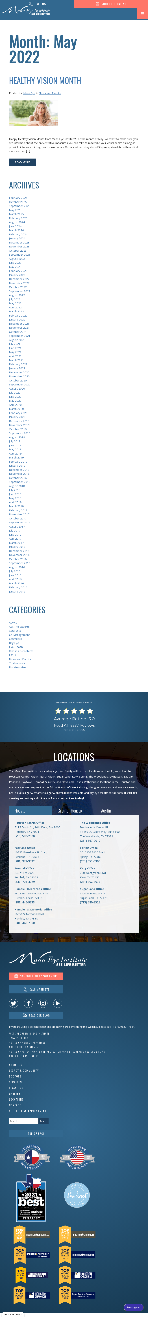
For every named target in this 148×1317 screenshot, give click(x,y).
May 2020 (15, 400)
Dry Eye (14, 643)
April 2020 (15, 405)
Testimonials (17, 663)
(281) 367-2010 (90, 841)
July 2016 (14, 571)
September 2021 (19, 335)
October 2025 (18, 202)
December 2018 (19, 469)
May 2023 (15, 267)
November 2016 (19, 555)
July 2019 (14, 441)
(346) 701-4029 (24, 882)
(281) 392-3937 (90, 882)
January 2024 (17, 238)
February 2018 (18, 510)
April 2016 (15, 579)
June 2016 (15, 575)
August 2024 (17, 222)
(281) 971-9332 (24, 861)
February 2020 (18, 413)
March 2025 (16, 214)
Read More (23, 162)
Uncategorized (18, 667)
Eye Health (16, 647)
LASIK (12, 655)
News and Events (50, 93)
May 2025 (15, 210)
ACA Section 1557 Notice (24, 1056)
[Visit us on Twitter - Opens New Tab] (13, 1003)
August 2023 (17, 258)
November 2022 (19, 283)
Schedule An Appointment (28, 1111)
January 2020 (17, 417)
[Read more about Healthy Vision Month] (33, 115)
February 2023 (18, 271)
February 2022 (18, 315)
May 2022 (15, 303)
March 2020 (16, 409)
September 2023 (19, 254)
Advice (13, 622)
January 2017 (17, 546)
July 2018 (14, 490)
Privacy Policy (18, 1038)
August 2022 (17, 295)
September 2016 (19, 563)
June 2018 (15, 494)
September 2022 (19, 291)
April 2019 (15, 453)
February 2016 (18, 587)
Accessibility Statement (24, 1047)
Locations (16, 1099)
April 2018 (15, 502)
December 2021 (19, 323)
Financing (16, 1088)
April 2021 (15, 356)
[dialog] (13, 1314)
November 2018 (19, 473)
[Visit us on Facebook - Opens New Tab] (28, 1003)
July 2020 (14, 392)
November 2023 (19, 246)
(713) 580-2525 (90, 902)
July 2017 (14, 530)
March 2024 (16, 230)
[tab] (30, 810)
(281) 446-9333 (24, 902)
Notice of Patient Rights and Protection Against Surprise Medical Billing (57, 1051)
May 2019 (15, 449)
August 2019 (17, 437)
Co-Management (19, 634)
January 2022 (17, 319)
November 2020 (19, 376)
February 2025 (18, 218)
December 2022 (19, 279)
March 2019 (16, 457)
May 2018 (15, 498)
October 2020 (18, 380)
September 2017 (19, 522)
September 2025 (19, 206)
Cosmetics (15, 638)
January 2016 (17, 591)
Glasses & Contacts (21, 651)
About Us (15, 1064)
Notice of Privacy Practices (27, 1042)
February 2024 (18, 234)
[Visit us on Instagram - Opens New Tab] (42, 1003)
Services (15, 1082)
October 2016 (18, 559)
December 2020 (19, 372)
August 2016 (17, 567)
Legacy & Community (24, 1070)
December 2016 (19, 551)
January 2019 (17, 465)
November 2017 (19, 514)
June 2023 (15, 262)
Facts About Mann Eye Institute (29, 1033)
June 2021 (15, 348)
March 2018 (16, 506)
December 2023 (19, 242)
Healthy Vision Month (45, 80)
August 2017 (17, 526)
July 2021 (14, 344)
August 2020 (17, 388)
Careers (15, 1093)
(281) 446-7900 (24, 923)
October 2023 (18, 250)
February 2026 (18, 197)
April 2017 (15, 538)
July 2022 (14, 299)
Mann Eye (29, 93)
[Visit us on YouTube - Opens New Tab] (57, 1003)
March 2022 (16, 311)
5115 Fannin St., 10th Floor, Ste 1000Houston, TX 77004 (37, 827)
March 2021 (16, 360)
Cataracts (15, 630)
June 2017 (15, 534)
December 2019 (19, 421)
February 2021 (18, 364)
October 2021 (18, 331)
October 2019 (18, 429)
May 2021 (15, 352)
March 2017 (16, 543)
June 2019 (15, 445)
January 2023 (17, 275)
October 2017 (18, 518)
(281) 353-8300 (90, 861)
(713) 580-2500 (24, 836)
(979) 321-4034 (125, 1026)
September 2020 (19, 384)
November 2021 (19, 327)
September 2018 (19, 482)
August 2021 (17, 340)
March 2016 (16, 583)
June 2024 (15, 226)
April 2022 (15, 307)
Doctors (15, 1076)
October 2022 (18, 287)
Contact (15, 1105)
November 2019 (19, 425)
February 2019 (18, 461)
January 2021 (17, 368)
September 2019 (19, 433)
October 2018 (18, 478)
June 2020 (15, 396)
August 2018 (17, 486)
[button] (142, 13)
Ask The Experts (19, 626)
